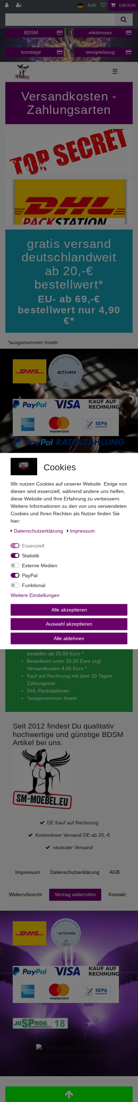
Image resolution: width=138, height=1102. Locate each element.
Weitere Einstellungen (35, 595)
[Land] (80, 5)
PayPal (30, 575)
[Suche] (124, 19)
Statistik (30, 555)
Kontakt (117, 894)
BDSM (31, 32)
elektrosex (100, 32)
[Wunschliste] (103, 5)
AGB (114, 872)
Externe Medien (39, 565)
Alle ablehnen (69, 638)
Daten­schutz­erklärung (74, 872)
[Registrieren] (19, 5)
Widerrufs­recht (25, 894)
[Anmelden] (7, 5)
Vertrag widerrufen (75, 894)
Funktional (33, 585)
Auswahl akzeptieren (69, 624)
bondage (31, 52)
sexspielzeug (100, 52)
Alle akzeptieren (69, 609)
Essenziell (33, 545)
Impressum (27, 872)
